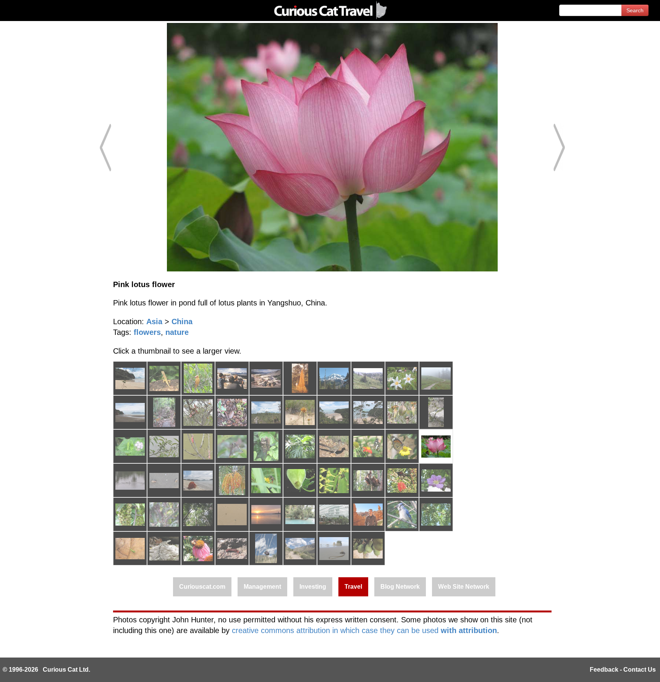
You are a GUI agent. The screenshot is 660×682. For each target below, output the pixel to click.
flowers (147, 332)
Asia (154, 321)
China (181, 321)
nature (177, 332)
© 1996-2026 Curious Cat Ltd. (46, 669)
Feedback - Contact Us (623, 669)
